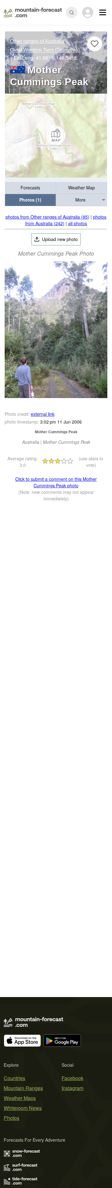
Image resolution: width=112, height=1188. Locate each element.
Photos (11, 1117)
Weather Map (81, 187)
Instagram (72, 1088)
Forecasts (30, 187)
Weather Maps (20, 1098)
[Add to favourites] (94, 43)
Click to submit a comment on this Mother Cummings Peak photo (56, 482)
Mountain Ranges (23, 1088)
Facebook (72, 1078)
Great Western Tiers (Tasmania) (45, 50)
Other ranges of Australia (37, 41)
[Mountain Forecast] (33, 12)
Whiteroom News (23, 1107)
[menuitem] (30, 188)
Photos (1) (30, 200)
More (80, 200)
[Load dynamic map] (56, 135)
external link (42, 414)
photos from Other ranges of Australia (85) (47, 217)
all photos (77, 223)
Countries (14, 1078)
